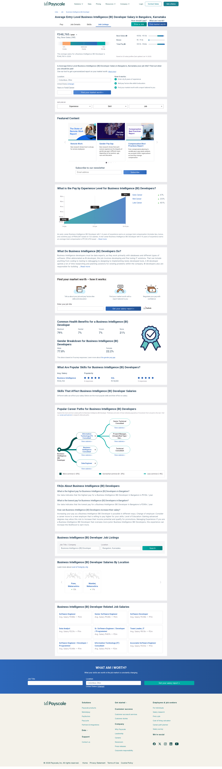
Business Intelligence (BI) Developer (77, 12)
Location (104, 545)
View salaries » (86, 441)
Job (62, 12)
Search (153, 548)
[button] (61, 24)
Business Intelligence (66, 378)
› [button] (157, 142)
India (56, 12)
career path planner (66, 415)
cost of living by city (80, 567)
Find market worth (157, 24)
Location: (61, 76)
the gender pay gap (108, 357)
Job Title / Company (68, 545)
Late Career (137, 203)
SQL (113, 378)
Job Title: (31, 679)
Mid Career (137, 199)
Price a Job (139, 24)
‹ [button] (65, 142)
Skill (109, 106)
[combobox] (84, 80)
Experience (73, 106)
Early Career (137, 195)
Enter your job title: (64, 304)
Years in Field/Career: (66, 88)
